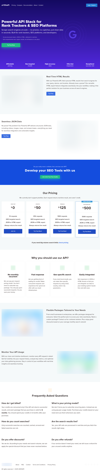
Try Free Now (11, 45)
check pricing (63, 242)
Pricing (14, 5)
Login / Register (92, 5)
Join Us (13, 231)
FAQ (22, 464)
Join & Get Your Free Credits (50, 177)
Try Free (50, 93)
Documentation (28, 5)
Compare (19, 5)
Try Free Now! (38, 231)
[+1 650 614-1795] (86, 465)
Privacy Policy (51, 464)
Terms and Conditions (39, 464)
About (35, 5)
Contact (41, 5)
